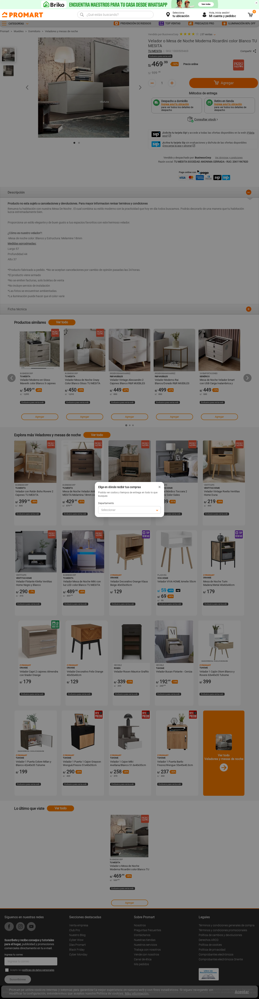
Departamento (106, 503)
